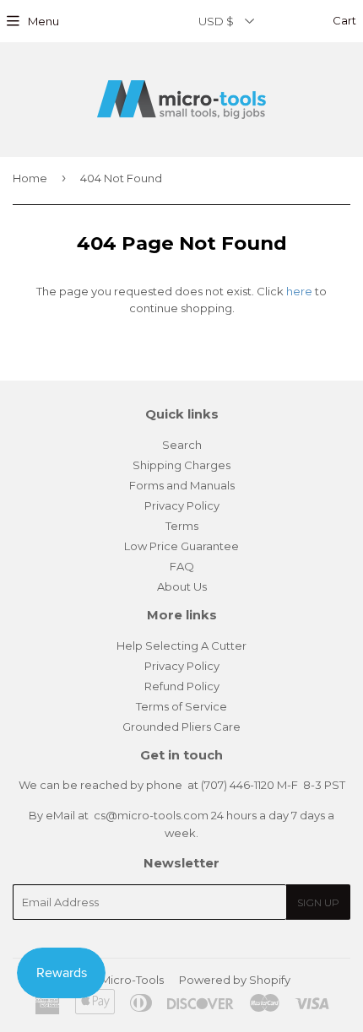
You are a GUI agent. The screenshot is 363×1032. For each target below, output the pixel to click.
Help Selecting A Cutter (181, 645)
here (299, 291)
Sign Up (318, 902)
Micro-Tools (132, 979)
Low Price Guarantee (181, 546)
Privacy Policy (181, 505)
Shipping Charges (181, 465)
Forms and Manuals (182, 485)
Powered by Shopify (234, 979)
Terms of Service (181, 706)
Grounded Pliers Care (181, 726)
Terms (181, 525)
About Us (182, 586)
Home (30, 178)
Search (182, 444)
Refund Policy (181, 686)
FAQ (182, 566)
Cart (343, 20)
